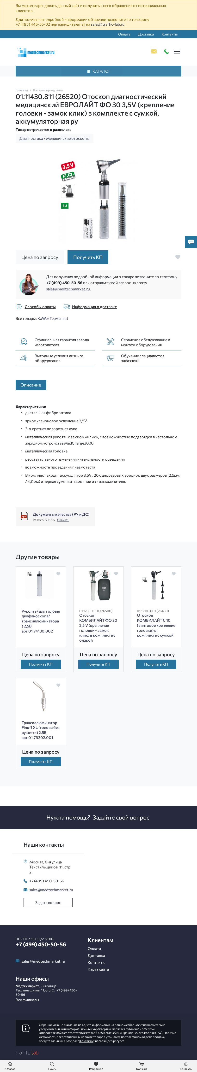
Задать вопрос (48, 902)
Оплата (124, 34)
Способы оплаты (40, 306)
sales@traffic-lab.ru (107, 24)
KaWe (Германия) (52, 318)
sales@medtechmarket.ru (68, 289)
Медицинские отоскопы (68, 138)
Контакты (170, 34)
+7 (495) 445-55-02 (33, 24)
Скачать (63, 520)
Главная (22, 90)
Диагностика (31, 138)
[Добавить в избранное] (177, 257)
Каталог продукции (48, 90)
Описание (30, 384)
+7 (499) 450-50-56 (64, 282)
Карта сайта (98, 969)
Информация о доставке (94, 306)
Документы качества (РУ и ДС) (61, 514)
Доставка (146, 34)
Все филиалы (27, 999)
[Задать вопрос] (191, 242)
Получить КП (41, 664)
